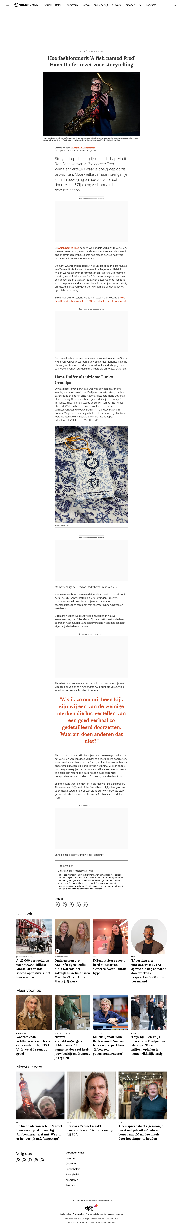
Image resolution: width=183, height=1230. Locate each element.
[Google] (18, 1160)
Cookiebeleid (65, 1214)
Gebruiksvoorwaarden (113, 1214)
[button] (94, 1214)
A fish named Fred (69, 247)
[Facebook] (30, 1160)
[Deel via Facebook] (71, 904)
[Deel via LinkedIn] (85, 904)
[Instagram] (36, 1160)
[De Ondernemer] (26, 5)
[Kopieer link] (57, 904)
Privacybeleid (78, 1214)
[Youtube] (42, 1160)
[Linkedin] (24, 1160)
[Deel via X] (78, 904)
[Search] (175, 5)
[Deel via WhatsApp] (64, 904)
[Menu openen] (7, 5)
